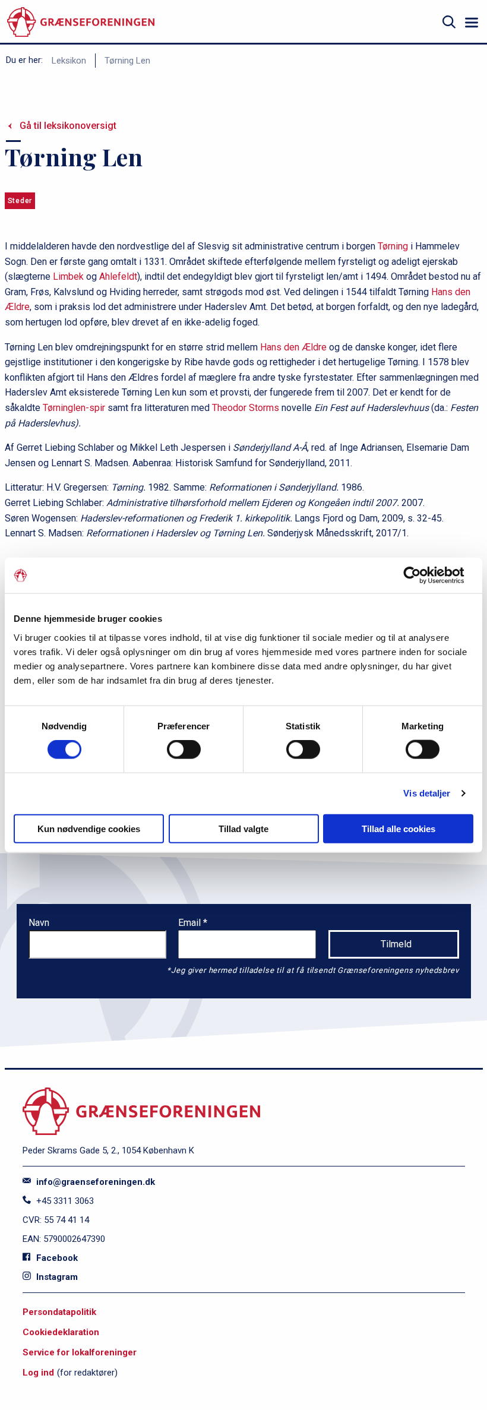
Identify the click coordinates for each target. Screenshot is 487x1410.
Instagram (56, 1277)
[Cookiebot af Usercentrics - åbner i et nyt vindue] (421, 575)
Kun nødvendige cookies (88, 828)
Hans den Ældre (293, 347)
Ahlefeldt (118, 276)
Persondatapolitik (59, 1312)
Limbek (68, 276)
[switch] (184, 749)
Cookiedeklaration (61, 1332)
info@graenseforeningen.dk (94, 1182)
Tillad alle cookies (398, 828)
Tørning (393, 246)
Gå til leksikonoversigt (68, 125)
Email (190, 922)
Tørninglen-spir (74, 407)
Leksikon (69, 60)
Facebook (56, 1258)
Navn (39, 922)
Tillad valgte (243, 828)
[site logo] (81, 22)
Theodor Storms (245, 407)
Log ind (38, 1372)
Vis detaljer (426, 793)
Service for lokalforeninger (80, 1352)
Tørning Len (127, 60)
